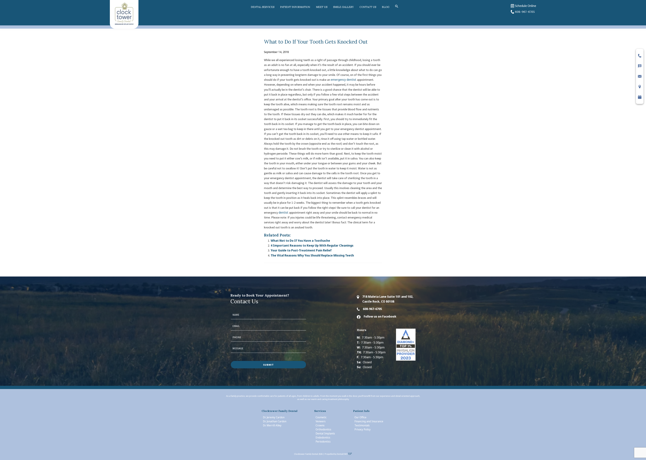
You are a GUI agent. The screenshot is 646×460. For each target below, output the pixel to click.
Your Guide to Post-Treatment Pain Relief (301, 250)
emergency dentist (343, 80)
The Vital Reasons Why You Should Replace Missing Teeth (312, 255)
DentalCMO (342, 454)
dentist (283, 212)
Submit (268, 364)
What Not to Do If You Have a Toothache (300, 240)
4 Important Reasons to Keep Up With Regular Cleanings (312, 245)
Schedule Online (525, 6)
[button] (396, 6)
